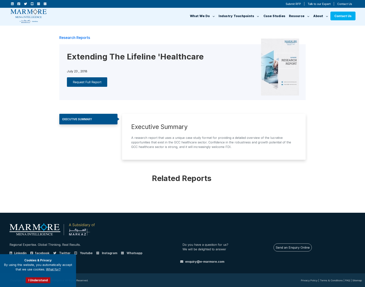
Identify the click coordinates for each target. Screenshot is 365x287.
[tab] (88, 119)
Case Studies (271, 16)
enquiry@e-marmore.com (204, 261)
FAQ (347, 280)
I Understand (38, 280)
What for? (53, 269)
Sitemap (357, 280)
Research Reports (74, 38)
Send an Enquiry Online (293, 247)
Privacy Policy (309, 280)
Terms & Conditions (331, 280)
